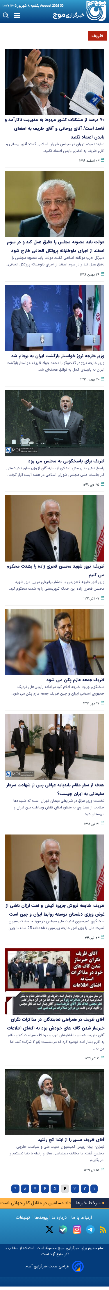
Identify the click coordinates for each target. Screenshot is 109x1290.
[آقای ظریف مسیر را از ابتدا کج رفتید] (54, 1102)
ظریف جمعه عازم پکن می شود (75, 679)
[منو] (17, 15)
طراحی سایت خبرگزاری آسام (47, 1266)
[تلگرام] (90, 1229)
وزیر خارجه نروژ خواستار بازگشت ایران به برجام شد (57, 355)
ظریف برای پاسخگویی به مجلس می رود (66, 461)
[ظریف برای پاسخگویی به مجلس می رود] (54, 423)
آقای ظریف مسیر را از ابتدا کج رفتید (71, 1139)
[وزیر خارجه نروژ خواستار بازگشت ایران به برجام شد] (54, 318)
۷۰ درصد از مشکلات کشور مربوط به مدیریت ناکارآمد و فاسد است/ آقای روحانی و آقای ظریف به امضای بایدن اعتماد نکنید (54, 128)
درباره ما (59, 1217)
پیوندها (41, 1217)
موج (61, 1248)
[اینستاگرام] (77, 1229)
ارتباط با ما (81, 1217)
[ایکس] (49, 1229)
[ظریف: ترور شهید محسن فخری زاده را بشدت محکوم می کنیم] (54, 528)
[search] (6, 15)
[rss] (103, 1229)
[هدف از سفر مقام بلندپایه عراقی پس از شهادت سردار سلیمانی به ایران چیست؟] (54, 747)
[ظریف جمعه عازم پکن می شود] (54, 642)
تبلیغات (23, 1217)
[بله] (63, 1230)
